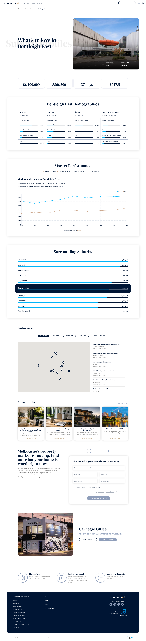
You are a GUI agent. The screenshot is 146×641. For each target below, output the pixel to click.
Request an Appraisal (127, 3)
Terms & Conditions (95, 487)
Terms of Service (110, 492)
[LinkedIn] (122, 604)
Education (43, 335)
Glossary (47, 637)
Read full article (31, 438)
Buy (24, 3)
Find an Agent (35, 574)
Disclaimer (40, 637)
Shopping (56, 335)
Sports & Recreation (99, 335)
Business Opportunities (19, 618)
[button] (52, 357)
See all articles (123, 403)
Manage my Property (116, 574)
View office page (88, 539)
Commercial (49, 608)
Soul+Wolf (70, 637)
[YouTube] (118, 604)
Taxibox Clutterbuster (19, 615)
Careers (39, 3)
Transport (83, 335)
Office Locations (17, 606)
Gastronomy (69, 335)
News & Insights (17, 609)
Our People (16, 603)
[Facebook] (110, 604)
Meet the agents (108, 539)
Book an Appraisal (76, 574)
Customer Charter (18, 621)
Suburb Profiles (29, 9)
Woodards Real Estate (21, 597)
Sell (28, 3)
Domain (79, 230)
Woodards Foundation (19, 612)
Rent (33, 3)
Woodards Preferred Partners (21, 624)
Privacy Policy (101, 492)
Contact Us (16, 627)
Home (19, 9)
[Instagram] (114, 604)
